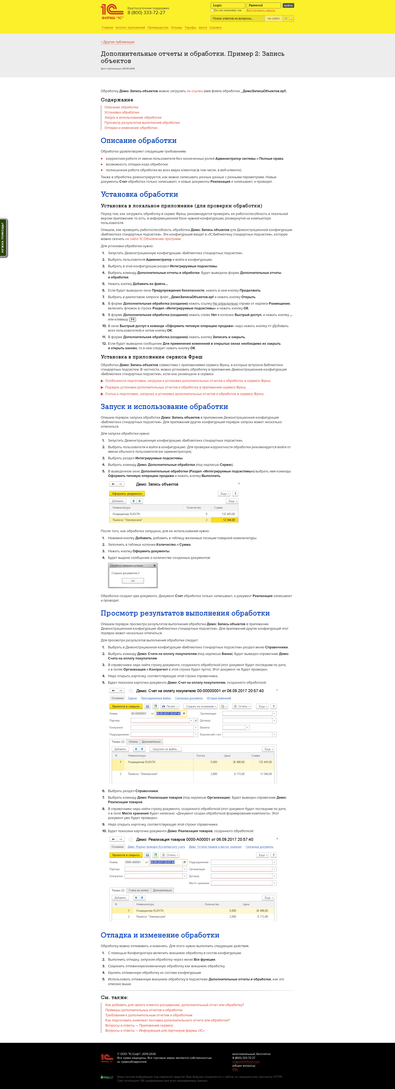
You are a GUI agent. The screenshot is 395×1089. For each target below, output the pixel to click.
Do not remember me (227, 10)
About (203, 27)
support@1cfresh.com (246, 1062)
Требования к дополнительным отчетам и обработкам (148, 1015)
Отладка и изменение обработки (131, 128)
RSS (235, 1069)
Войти (288, 5)
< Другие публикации (117, 42)
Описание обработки (121, 107)
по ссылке (195, 91)
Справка (215, 27)
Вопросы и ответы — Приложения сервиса (139, 1025)
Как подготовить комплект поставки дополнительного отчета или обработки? (167, 1020)
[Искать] (291, 18)
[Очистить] (285, 18)
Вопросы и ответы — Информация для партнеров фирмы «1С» (154, 1030)
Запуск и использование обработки (133, 117)
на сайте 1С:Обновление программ (153, 239)
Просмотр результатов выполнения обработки (142, 123)
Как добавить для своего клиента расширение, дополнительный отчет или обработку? (174, 1005)
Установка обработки (122, 112)
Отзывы (176, 27)
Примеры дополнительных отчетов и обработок (144, 1010)
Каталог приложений (130, 27)
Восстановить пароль (260, 10)
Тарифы (190, 27)
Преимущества (158, 27)
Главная (107, 27)
